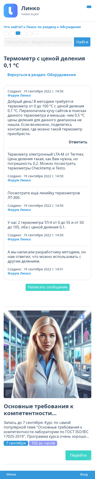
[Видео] (29, 34)
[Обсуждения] (18, 33)
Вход (83, 474)
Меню (10, 474)
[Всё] (6, 34)
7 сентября (16, 443)
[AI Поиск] (35, 33)
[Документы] (12, 34)
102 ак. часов (43, 443)
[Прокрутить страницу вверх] (89, 7)
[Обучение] (23, 34)
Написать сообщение (47, 287)
